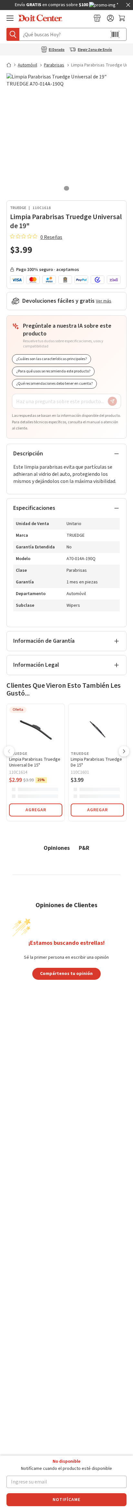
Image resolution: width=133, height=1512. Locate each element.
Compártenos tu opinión (66, 973)
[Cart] (122, 18)
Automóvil (27, 65)
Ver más (103, 301)
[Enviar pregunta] (112, 401)
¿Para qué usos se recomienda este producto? (53, 371)
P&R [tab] (84, 847)
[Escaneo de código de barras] (114, 34)
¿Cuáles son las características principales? (51, 359)
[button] (9, 752)
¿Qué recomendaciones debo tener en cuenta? (54, 383)
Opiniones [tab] (57, 847)
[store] (97, 18)
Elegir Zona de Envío (95, 50)
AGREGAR (36, 810)
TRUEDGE (18, 208)
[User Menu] (110, 18)
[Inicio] (11, 65)
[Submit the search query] (12, 34)
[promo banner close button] (128, 4)
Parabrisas (54, 65)
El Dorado (57, 50)
